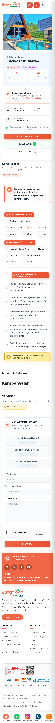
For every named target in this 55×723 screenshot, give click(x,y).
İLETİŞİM (37, 702)
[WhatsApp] (7, 567)
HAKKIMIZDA (7, 702)
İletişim (5, 648)
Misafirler (18, 118)
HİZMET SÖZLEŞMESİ (23, 702)
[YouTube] (29, 567)
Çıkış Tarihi (37, 108)
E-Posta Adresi (14, 486)
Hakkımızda (7, 640)
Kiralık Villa (35, 644)
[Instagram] (14, 567)
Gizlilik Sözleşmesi (10, 636)
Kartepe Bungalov (38, 636)
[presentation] (9, 76)
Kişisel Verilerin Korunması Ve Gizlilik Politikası (19, 706)
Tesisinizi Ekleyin (10, 652)
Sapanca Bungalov (39, 648)
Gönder (29, 544)
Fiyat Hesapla (26, 136)
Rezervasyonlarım (12, 617)
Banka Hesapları (10, 633)
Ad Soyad (11, 474)
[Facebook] (21, 567)
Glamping (34, 640)
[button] (43, 5)
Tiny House (35, 652)
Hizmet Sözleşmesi (11, 644)
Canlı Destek (25, 144)
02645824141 (25, 152)
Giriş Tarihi (18, 108)
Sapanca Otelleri (38, 633)
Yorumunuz (12, 498)
